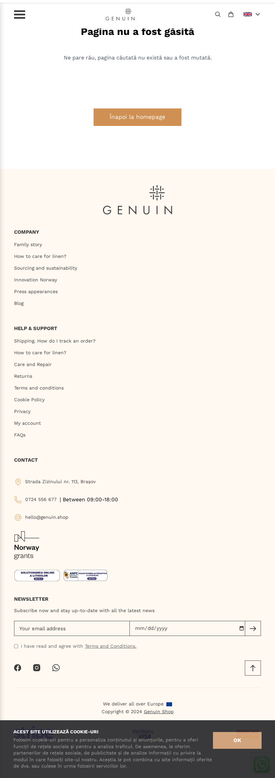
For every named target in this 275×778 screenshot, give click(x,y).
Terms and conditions (39, 388)
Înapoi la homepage (137, 116)
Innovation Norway (35, 279)
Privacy (22, 411)
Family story (28, 244)
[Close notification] (267, 8)
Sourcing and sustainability (45, 268)
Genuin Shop (159, 711)
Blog (18, 303)
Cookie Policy (29, 399)
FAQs (19, 435)
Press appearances (36, 291)
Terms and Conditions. (110, 646)
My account (27, 423)
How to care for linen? (40, 256)
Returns (23, 376)
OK (237, 740)
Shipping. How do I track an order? (55, 341)
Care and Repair (33, 364)
